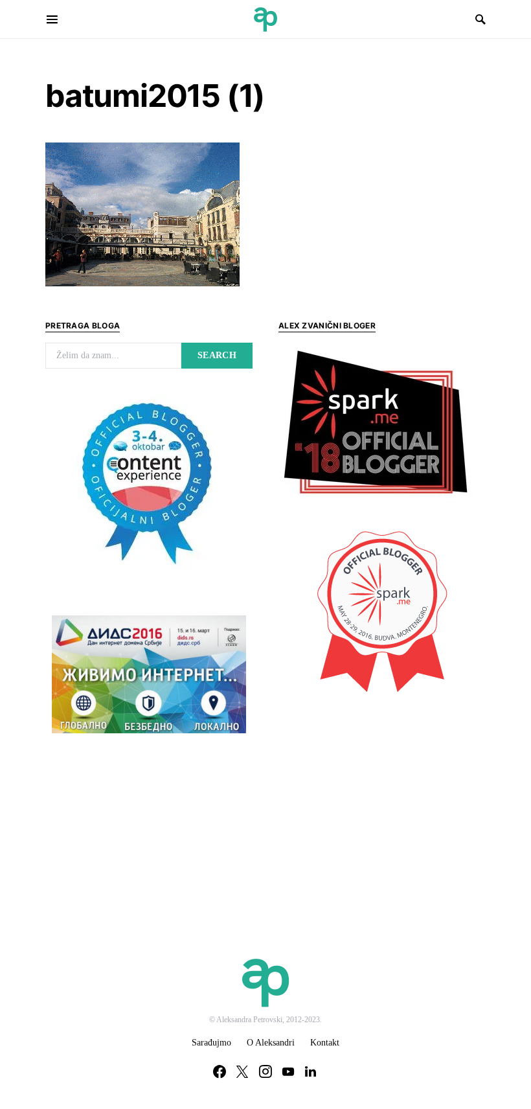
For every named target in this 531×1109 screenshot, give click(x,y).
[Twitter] (242, 1071)
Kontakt (324, 1042)
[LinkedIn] (310, 1071)
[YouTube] (288, 1071)
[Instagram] (265, 1071)
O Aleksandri (271, 1042)
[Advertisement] (375, 799)
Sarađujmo (211, 1042)
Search (217, 355)
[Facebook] (219, 1071)
